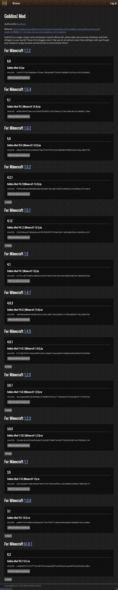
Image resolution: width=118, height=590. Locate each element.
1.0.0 (27, 500)
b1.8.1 (28, 544)
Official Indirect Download (18, 77)
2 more (8, 579)
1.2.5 (27, 374)
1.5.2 (27, 166)
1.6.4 (27, 89)
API (116, 589)
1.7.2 (27, 50)
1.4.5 (27, 331)
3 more (8, 454)
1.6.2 (27, 128)
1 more (8, 202)
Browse (16, 3)
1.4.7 (27, 292)
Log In (114, 3)
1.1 (26, 461)
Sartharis (21, 23)
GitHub (3, 589)
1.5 (26, 253)
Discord (9, 589)
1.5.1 (27, 210)
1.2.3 (27, 418)
